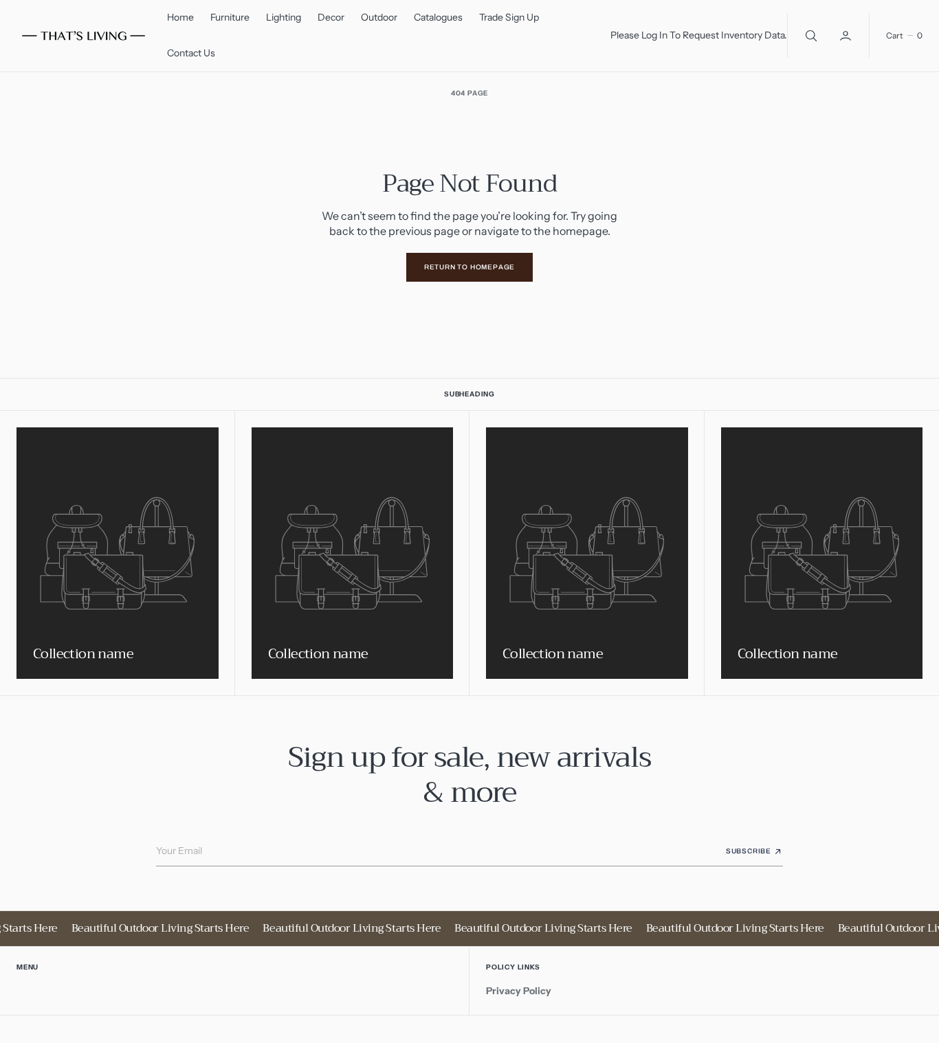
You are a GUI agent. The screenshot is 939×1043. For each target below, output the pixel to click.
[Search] (810, 35)
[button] (847, 35)
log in (654, 35)
